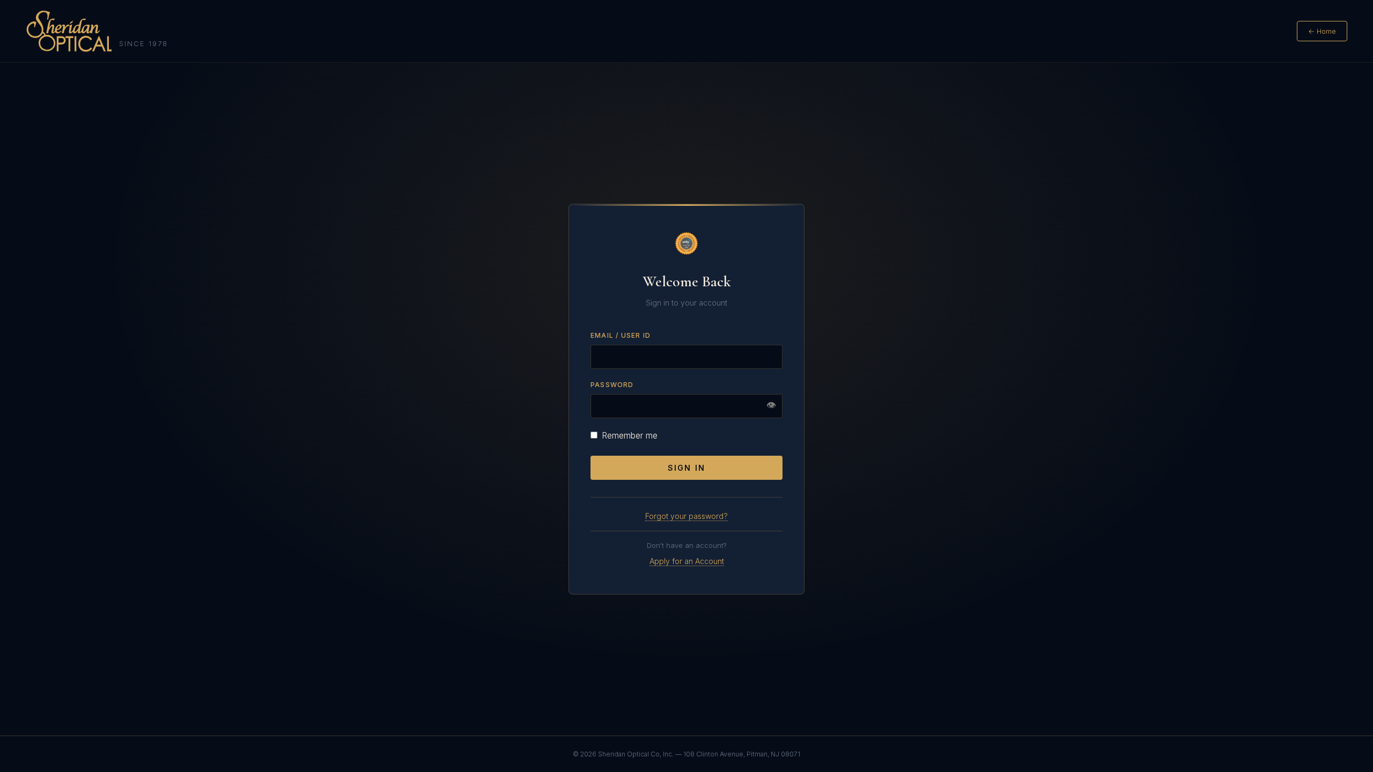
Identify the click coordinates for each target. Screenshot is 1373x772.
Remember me (630, 435)
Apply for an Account (686, 561)
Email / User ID (620, 335)
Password (612, 385)
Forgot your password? (686, 516)
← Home (1322, 31)
